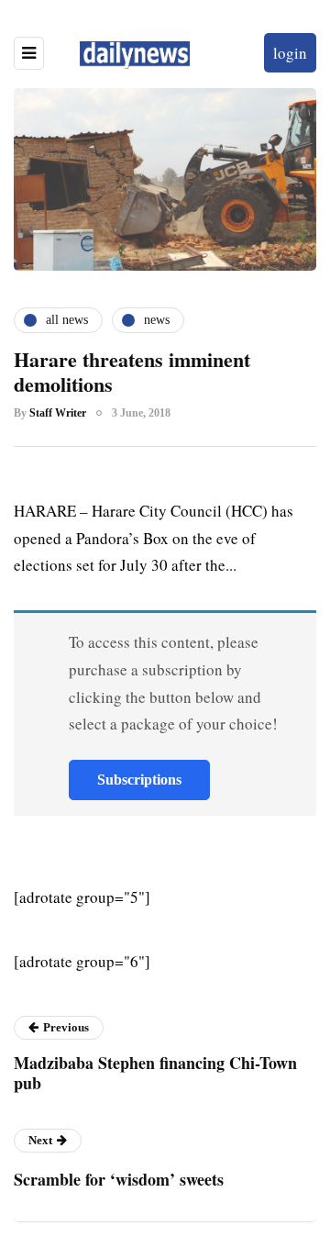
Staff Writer (57, 413)
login (290, 52)
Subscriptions (139, 779)
